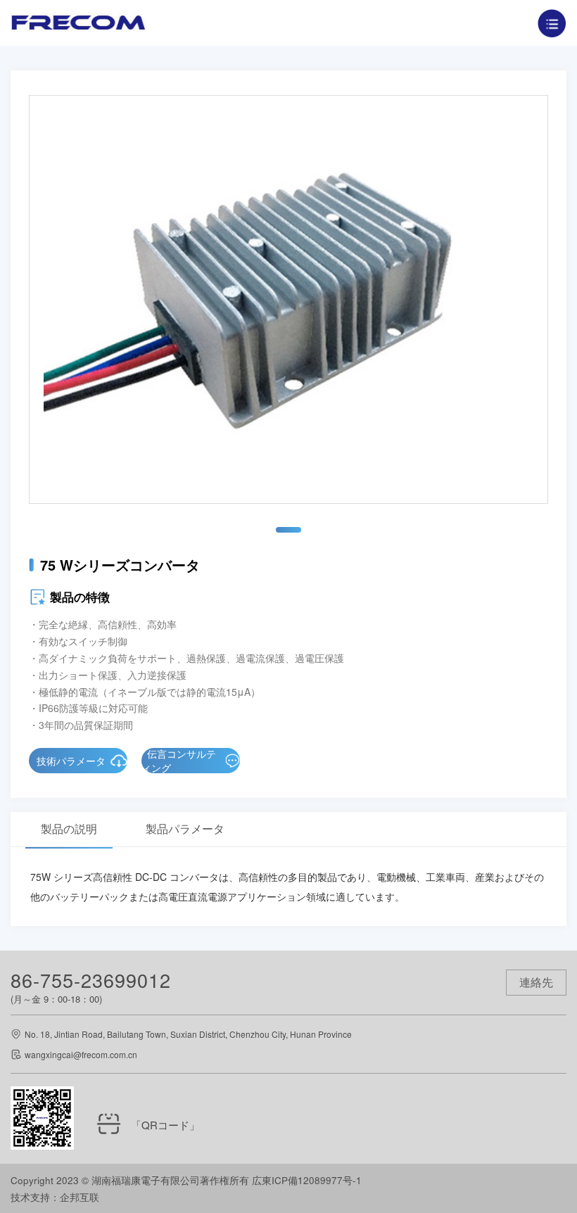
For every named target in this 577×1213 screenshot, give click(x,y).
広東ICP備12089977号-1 (307, 1180)
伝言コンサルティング (178, 760)
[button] (288, 530)
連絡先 (536, 982)
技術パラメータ (71, 761)
